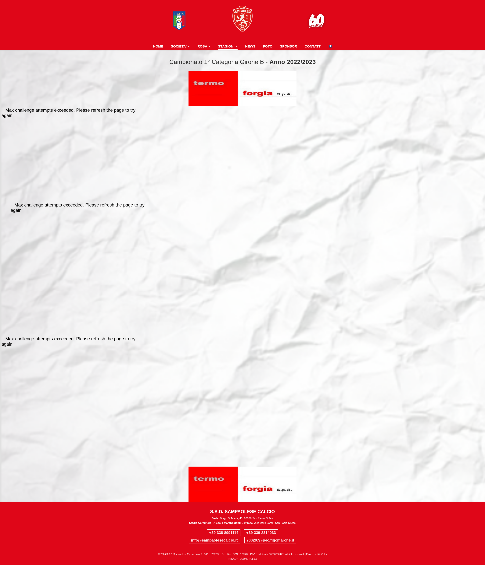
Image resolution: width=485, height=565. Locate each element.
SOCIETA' (179, 46)
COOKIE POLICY (248, 559)
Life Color (322, 554)
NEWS (250, 46)
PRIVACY (233, 559)
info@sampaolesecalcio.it (214, 540)
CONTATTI (313, 46)
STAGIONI (226, 46)
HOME (158, 46)
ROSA (202, 46)
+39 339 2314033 (261, 533)
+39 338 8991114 (223, 533)
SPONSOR (288, 46)
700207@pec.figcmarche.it (270, 540)
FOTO (267, 46)
